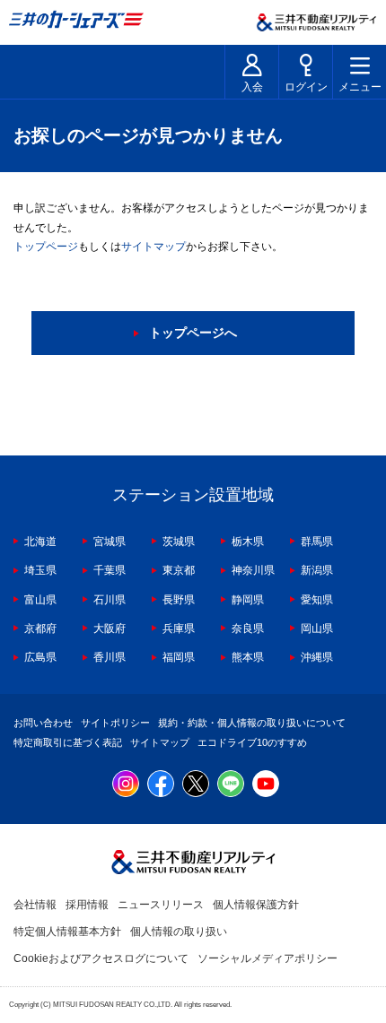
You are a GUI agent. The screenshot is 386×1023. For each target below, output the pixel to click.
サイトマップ (153, 246)
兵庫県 (178, 628)
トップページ (45, 246)
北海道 (40, 541)
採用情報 (87, 904)
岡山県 (317, 628)
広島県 (40, 657)
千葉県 (109, 570)
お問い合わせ (43, 722)
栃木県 (248, 541)
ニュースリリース (161, 904)
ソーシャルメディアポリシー (267, 958)
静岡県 (248, 600)
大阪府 (109, 628)
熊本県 (248, 657)
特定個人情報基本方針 (67, 931)
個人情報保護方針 (256, 904)
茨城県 (178, 541)
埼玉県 (40, 570)
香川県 (109, 657)
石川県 (109, 600)
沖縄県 (317, 657)
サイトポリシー (115, 722)
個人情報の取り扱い (178, 931)
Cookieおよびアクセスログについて (101, 958)
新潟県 (317, 570)
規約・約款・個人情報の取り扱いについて (252, 722)
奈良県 (248, 628)
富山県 (40, 600)
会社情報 (35, 904)
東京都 (178, 570)
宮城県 (109, 541)
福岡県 (178, 657)
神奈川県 (253, 570)
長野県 (178, 600)
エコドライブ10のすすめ (252, 742)
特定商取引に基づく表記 (67, 742)
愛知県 (317, 600)
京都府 (40, 628)
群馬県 (317, 541)
